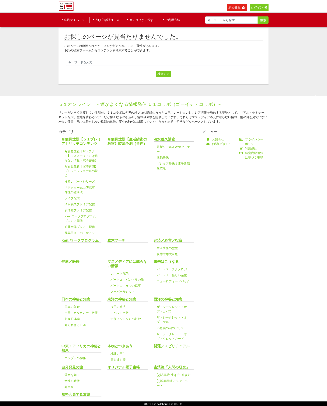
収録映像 (163, 157)
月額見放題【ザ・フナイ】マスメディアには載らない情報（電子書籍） (81, 155)
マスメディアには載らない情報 (127, 263)
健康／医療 (70, 261)
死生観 (69, 387)
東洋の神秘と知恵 (121, 299)
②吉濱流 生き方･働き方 (174, 375)
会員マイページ (74, 20)
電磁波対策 (118, 360)
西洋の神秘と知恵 (168, 299)
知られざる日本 (75, 325)
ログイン (257, 7)
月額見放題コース (107, 20)
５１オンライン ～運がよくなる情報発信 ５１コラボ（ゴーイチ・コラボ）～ (140, 104)
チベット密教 (120, 313)
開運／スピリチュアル (172, 346)
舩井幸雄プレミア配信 (80, 227)
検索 (263, 20)
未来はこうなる (166, 261)
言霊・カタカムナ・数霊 (81, 313)
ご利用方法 (172, 20)
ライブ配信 (72, 198)
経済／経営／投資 (168, 240)
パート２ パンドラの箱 (127, 279)
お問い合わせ (221, 144)
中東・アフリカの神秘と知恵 (81, 348)
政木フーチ (116, 240)
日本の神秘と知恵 (76, 299)
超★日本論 (72, 319)
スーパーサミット (123, 292)
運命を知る (72, 375)
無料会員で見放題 (76, 394)
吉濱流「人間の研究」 (172, 367)
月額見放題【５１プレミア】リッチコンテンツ (81, 141)
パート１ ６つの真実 (126, 285)
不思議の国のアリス (170, 328)
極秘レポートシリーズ (80, 181)
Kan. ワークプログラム (80, 240)
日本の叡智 (72, 307)
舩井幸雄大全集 (167, 254)
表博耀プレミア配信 (78, 210)
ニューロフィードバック (173, 281)
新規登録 (234, 7)
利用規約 (251, 148)
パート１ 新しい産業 (172, 275)
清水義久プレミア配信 (80, 204)
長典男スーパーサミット (81, 233)
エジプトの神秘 (75, 358)
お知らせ (218, 139)
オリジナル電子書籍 (123, 367)
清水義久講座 (164, 139)
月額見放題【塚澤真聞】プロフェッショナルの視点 (81, 170)
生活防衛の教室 (167, 248)
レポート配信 (120, 273)
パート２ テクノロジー (173, 269)
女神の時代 (72, 381)
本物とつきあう (120, 346)
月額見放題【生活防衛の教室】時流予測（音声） (127, 141)
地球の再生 (118, 354)
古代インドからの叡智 (126, 319)
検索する (163, 74)
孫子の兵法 (118, 307)
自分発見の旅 (72, 367)
